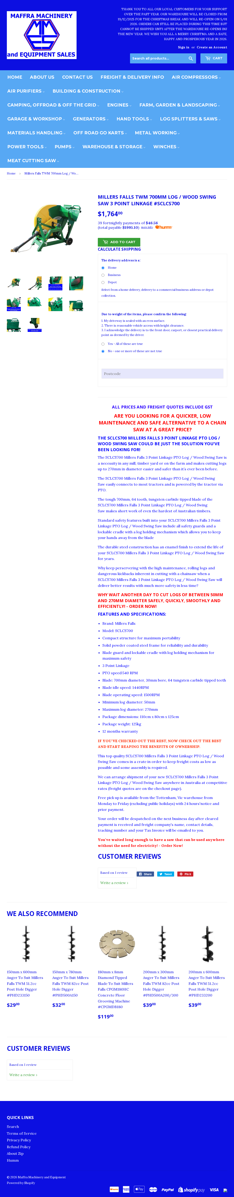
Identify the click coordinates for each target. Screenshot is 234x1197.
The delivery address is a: (121, 260)
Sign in (183, 47)
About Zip (15, 1153)
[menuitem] (14, 77)
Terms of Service (22, 1133)
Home (11, 173)
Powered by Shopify (21, 1183)
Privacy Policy (19, 1140)
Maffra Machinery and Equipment (42, 1177)
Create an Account (212, 47)
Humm (13, 1160)
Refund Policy (18, 1147)
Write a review (113, 882)
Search (13, 1126)
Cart (217, 58)
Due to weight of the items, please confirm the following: (144, 314)
